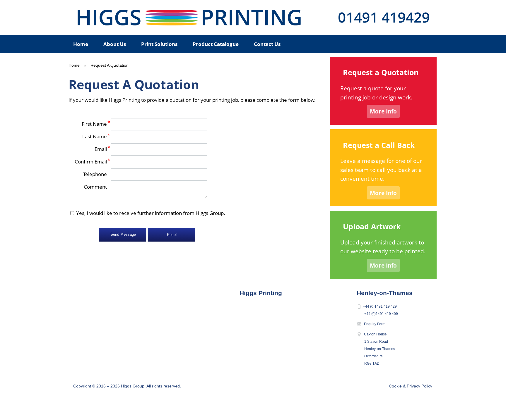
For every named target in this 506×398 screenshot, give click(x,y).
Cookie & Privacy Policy (410, 386)
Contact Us (267, 43)
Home (80, 43)
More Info (383, 111)
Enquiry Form (374, 324)
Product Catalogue (216, 43)
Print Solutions (159, 43)
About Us (114, 43)
